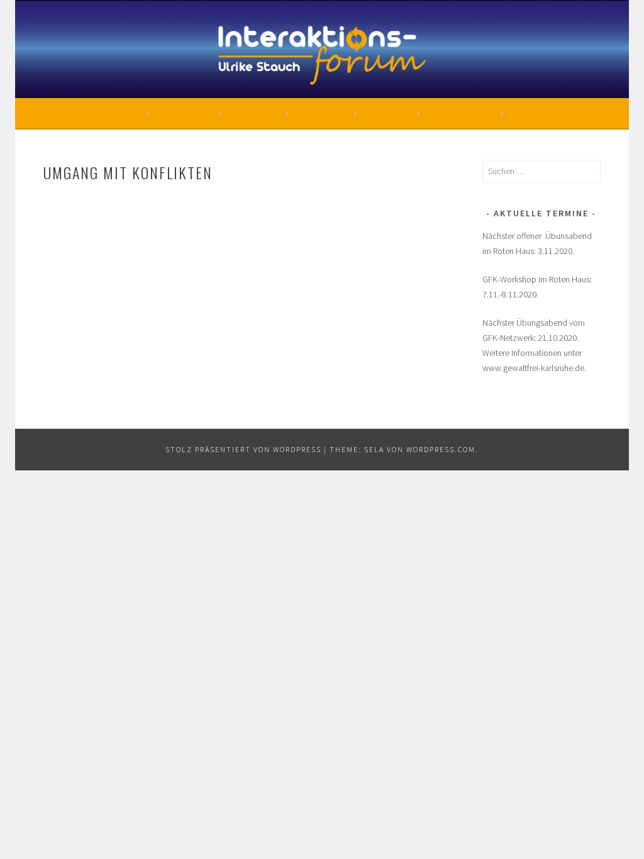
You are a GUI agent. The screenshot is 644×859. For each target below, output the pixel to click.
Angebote (254, 113)
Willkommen (110, 113)
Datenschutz (460, 113)
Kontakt (387, 113)
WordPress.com (440, 449)
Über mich (322, 113)
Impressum (537, 113)
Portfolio (185, 113)
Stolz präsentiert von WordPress (243, 449)
